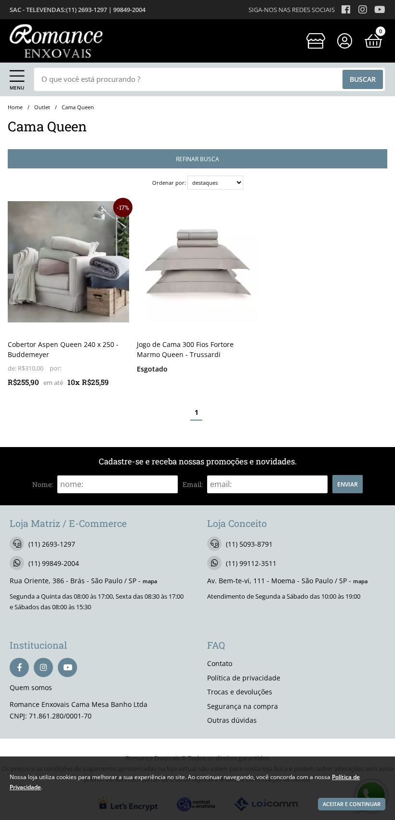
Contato (219, 663)
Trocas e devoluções (239, 691)
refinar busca (197, 159)
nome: (42, 484)
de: (13, 368)
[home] (56, 41)
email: (193, 484)
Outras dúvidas (232, 720)
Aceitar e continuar (352, 804)
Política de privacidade (243, 677)
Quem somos (31, 687)
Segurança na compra (242, 706)
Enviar (347, 484)
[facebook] (19, 667)
